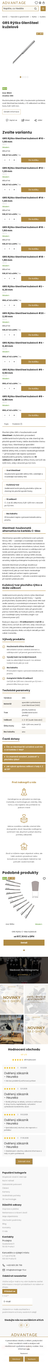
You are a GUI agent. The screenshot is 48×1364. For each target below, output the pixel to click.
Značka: (7, 96)
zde (28, 1349)
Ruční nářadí (8, 1180)
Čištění (5, 1188)
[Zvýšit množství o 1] (14, 160)
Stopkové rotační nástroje (14, 1177)
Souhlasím (32, 1359)
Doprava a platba (10, 1209)
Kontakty (6, 1227)
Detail (24, 942)
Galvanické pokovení (12, 1184)
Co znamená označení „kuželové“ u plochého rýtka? (21, 758)
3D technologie (9, 1199)
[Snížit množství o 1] (4, 160)
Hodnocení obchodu (24, 1049)
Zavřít (34, 124)
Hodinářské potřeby (11, 1195)
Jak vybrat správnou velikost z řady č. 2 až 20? (23, 767)
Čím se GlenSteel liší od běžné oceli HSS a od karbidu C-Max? (23, 748)
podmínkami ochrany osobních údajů (19, 1312)
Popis (6, 424)
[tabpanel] (24, 52)
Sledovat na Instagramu (24, 970)
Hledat (35, 8)
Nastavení (24, 1353)
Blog (4, 1223)
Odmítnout (16, 1359)
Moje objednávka (10, 1216)
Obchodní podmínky (11, 1220)
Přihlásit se (9, 1291)
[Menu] (43, 8)
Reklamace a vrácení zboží (14, 1212)
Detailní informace (11, 112)
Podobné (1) (17, 424)
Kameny (6, 1191)
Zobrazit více (24, 1161)
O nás (5, 1231)
